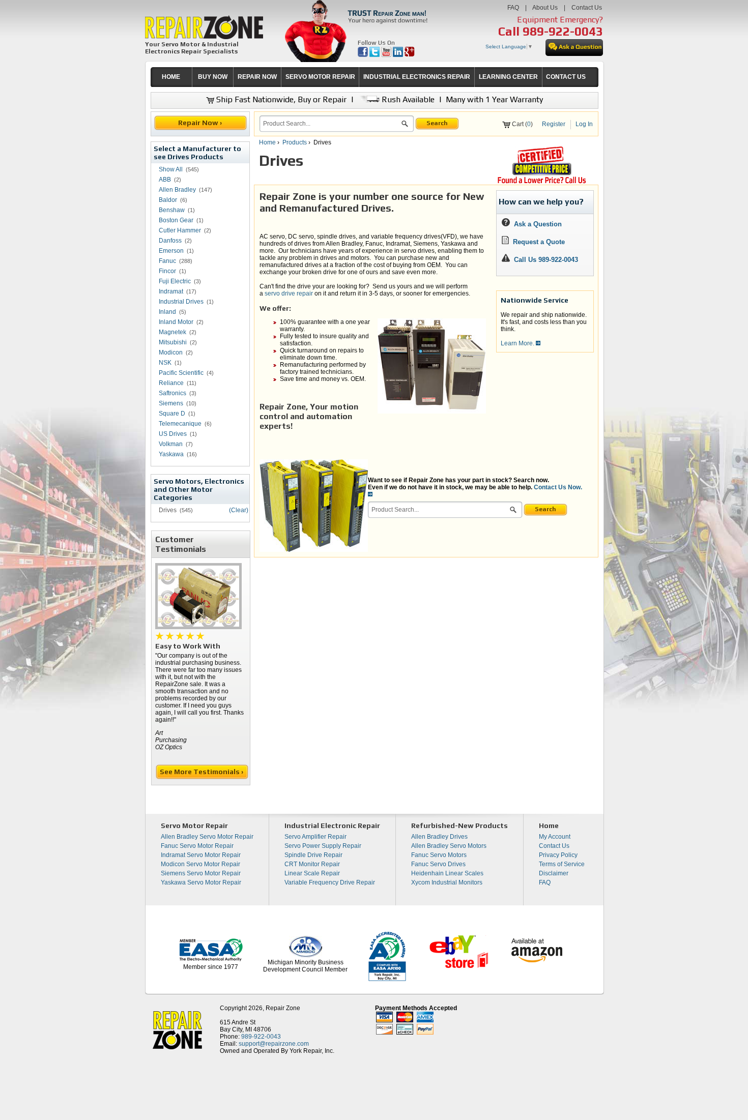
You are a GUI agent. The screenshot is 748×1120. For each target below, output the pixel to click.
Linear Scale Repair (312, 873)
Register (553, 124)
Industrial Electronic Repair (332, 825)
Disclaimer (553, 873)
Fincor (167, 271)
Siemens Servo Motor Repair (201, 873)
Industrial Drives (181, 301)
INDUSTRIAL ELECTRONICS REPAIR (416, 76)
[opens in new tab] (363, 54)
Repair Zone (283, 1008)
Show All (171, 169)
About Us (545, 7)
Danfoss (170, 240)
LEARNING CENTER (508, 76)
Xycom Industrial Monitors (446, 882)
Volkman (171, 444)
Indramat (171, 291)
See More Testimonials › (202, 772)
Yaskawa (171, 454)
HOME (171, 76)
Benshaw (172, 210)
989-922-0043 (563, 31)
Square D (172, 413)
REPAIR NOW (257, 76)
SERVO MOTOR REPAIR (320, 76)
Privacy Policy (558, 855)
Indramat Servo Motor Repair (201, 855)
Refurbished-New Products (459, 825)
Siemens (171, 403)
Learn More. (518, 343)
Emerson (171, 250)
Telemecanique (180, 423)
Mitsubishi (173, 342)
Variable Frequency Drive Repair (329, 882)
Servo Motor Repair (194, 825)
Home (267, 142)
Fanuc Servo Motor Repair (197, 845)
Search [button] (437, 123)
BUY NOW (212, 76)
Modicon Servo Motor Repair (200, 864)
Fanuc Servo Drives (438, 864)
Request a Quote (537, 242)
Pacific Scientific (181, 372)
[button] (404, 125)
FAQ (513, 7)
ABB (165, 179)
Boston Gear (176, 220)
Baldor (168, 199)
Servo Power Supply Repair (322, 845)
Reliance (171, 383)
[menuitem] (171, 77)
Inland (167, 311)
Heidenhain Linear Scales (447, 873)
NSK (165, 362)
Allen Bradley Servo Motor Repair (207, 836)
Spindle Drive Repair (313, 855)
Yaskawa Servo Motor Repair (201, 882)
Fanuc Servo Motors (439, 855)
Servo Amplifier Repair (315, 836)
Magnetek (172, 332)
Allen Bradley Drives (439, 836)
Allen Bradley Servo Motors (448, 845)
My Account (554, 836)
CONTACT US (566, 76)
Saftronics (172, 393)
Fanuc (167, 260)
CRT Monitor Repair (312, 864)
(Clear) (238, 510)
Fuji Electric (175, 281)
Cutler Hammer (180, 230)
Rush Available (407, 99)
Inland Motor (176, 322)
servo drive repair (289, 293)
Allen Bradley (177, 189)
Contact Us (586, 7)
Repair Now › (200, 123)
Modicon (171, 352)
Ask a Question (536, 224)
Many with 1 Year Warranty (494, 99)
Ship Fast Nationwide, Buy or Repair (280, 99)
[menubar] (370, 77)
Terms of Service (562, 864)
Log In (584, 124)
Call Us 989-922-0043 (546, 259)
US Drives (173, 433)
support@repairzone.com (274, 1043)
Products (294, 142)
